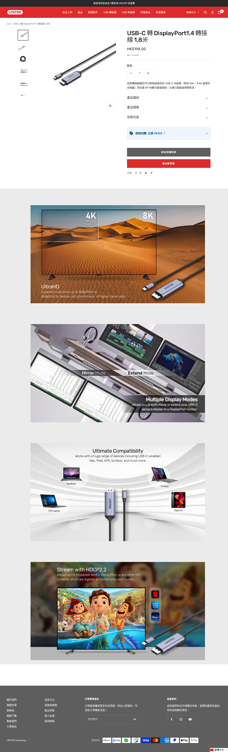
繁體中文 (191, 12)
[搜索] (205, 12)
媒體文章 (12, 705)
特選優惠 (161, 12)
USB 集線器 (128, 12)
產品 (80, 12)
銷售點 (10, 710)
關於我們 (12, 699)
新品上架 (67, 12)
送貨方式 (50, 699)
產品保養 (50, 710)
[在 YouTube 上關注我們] (190, 719)
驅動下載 (12, 715)
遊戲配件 (93, 12)
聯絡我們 (12, 721)
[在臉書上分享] (136, 173)
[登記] (134, 719)
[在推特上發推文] (145, 173)
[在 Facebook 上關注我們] (171, 719)
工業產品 (12, 726)
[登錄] (212, 12)
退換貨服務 (51, 705)
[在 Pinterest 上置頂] (140, 173)
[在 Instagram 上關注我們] (180, 719)
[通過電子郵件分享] (151, 173)
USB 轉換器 (110, 12)
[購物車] (219, 12)
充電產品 (145, 12)
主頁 (9, 24)
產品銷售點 (168, 163)
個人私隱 (50, 715)
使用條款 (50, 721)
